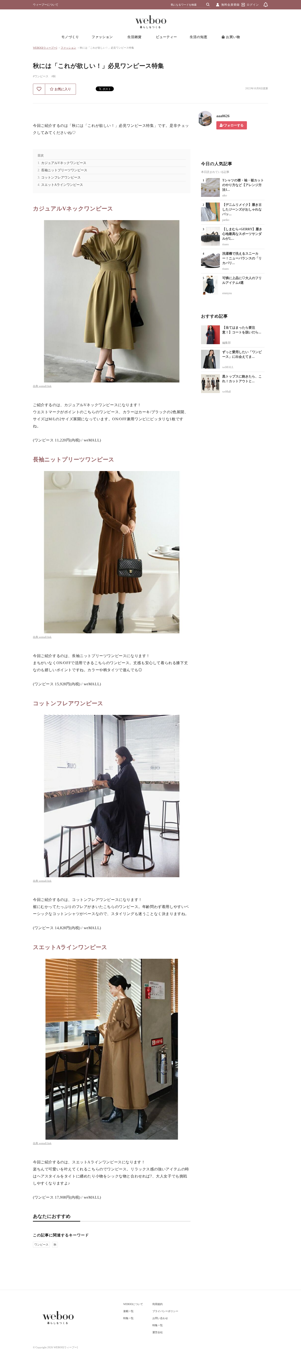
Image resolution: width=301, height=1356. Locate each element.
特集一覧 (128, 1318)
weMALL (228, 367)
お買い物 (232, 37)
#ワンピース (40, 76)
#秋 (53, 76)
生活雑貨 (134, 37)
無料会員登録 (230, 4)
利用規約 (157, 1304)
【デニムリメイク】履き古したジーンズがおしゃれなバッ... (242, 209)
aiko (224, 195)
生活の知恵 (198, 37)
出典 (36, 386)
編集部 (226, 342)
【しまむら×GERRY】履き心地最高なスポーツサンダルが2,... (242, 233)
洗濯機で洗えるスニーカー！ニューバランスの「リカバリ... (242, 258)
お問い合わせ (160, 1318)
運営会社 (157, 1332)
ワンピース (41, 1244)
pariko (225, 220)
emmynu (227, 293)
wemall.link (45, 386)
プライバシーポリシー (165, 1311)
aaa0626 (223, 116)
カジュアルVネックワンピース (63, 163)
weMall (226, 391)
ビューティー (166, 37)
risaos (225, 244)
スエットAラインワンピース (62, 185)
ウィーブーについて (45, 4)
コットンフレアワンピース (61, 177)
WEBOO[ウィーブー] (45, 47)
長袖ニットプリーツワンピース (64, 170)
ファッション (102, 37)
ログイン (253, 4)
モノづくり (70, 37)
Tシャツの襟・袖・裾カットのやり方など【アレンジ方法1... (243, 185)
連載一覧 (128, 1311)
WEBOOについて (133, 1304)
